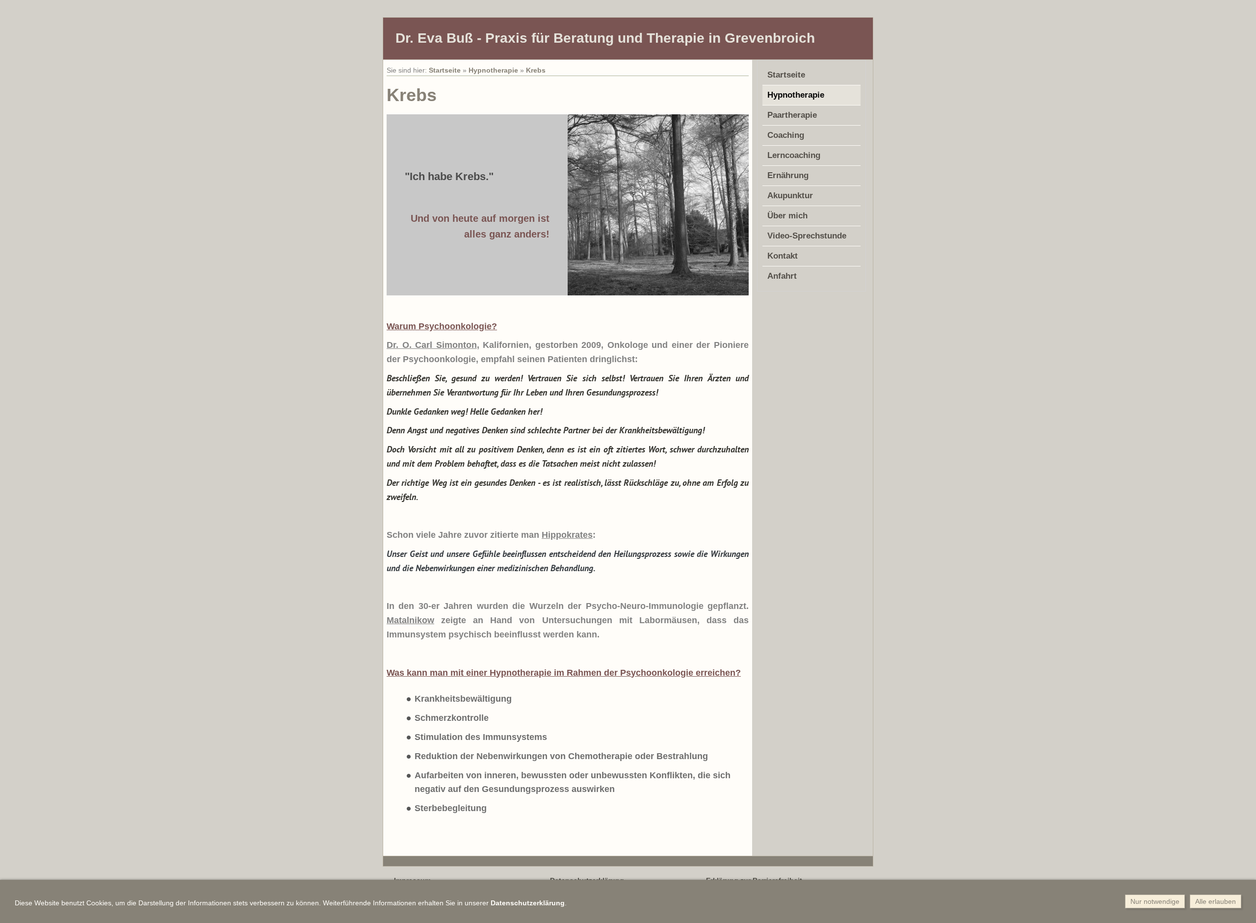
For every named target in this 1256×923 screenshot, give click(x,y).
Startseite (445, 70)
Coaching (785, 135)
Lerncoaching (793, 155)
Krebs (536, 70)
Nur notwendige (1154, 901)
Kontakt (782, 256)
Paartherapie (792, 115)
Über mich (787, 215)
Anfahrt (782, 276)
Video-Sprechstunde (806, 235)
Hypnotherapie (493, 70)
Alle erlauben (1215, 901)
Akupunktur (790, 195)
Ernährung (788, 175)
